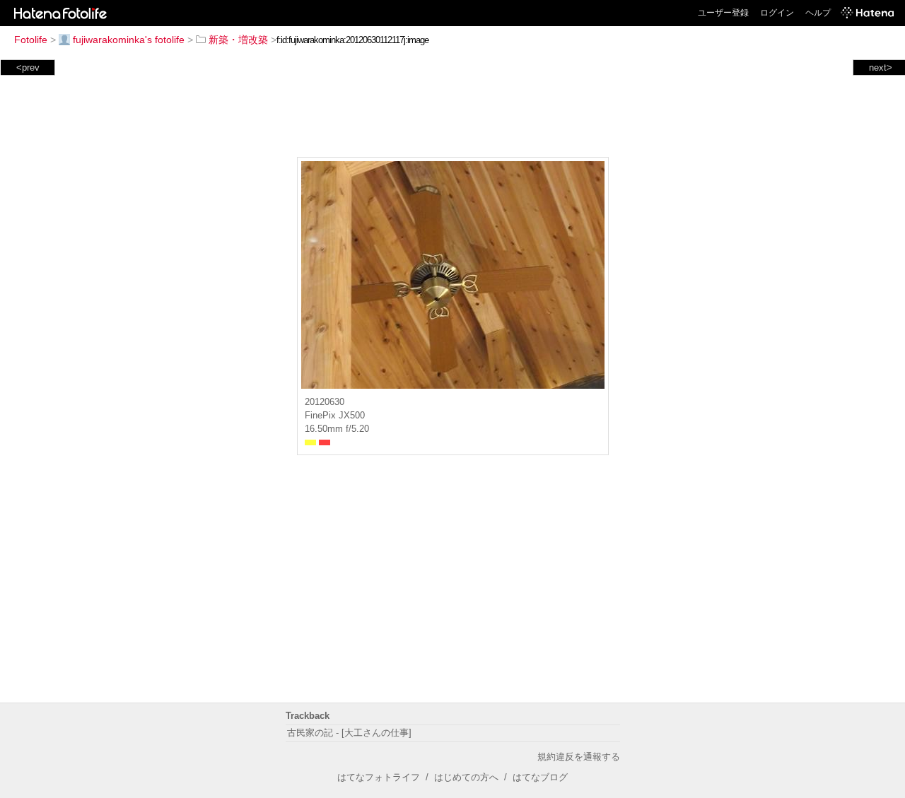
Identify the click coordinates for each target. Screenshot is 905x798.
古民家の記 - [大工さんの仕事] (349, 732)
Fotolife (30, 39)
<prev (28, 67)
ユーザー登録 (723, 13)
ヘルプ (818, 13)
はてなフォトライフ (378, 777)
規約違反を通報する (578, 756)
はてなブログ (540, 777)
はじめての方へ (466, 777)
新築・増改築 (238, 39)
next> (880, 67)
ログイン (777, 13)
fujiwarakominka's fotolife (129, 39)
